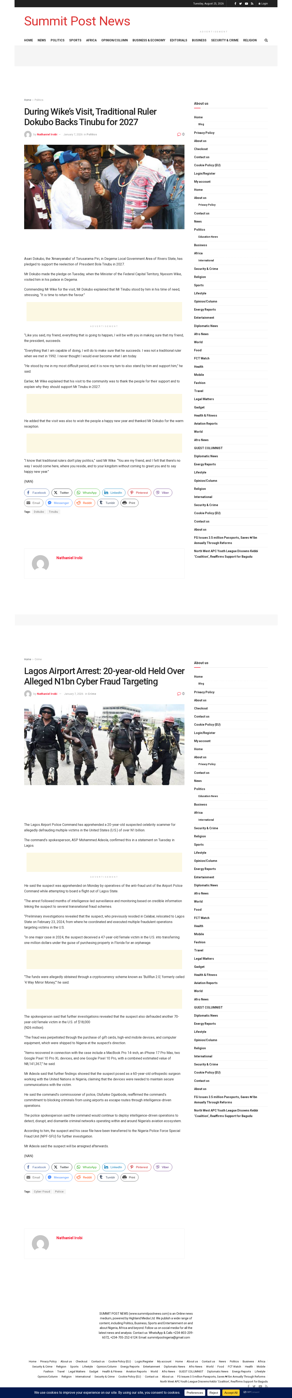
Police (59, 1191)
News (42, 40)
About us (200, 141)
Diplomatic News (206, 326)
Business (199, 40)
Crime (38, 659)
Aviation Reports (206, 423)
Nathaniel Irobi (47, 134)
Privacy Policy (204, 133)
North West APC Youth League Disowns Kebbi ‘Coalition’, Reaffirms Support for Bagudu (226, 553)
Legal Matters (204, 399)
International (206, 260)
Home (28, 40)
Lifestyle (200, 293)
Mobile (199, 374)
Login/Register (204, 173)
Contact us (201, 157)
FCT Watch (201, 358)
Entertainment (204, 317)
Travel (198, 391)
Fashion (199, 383)
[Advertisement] (214, 17)
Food (198, 350)
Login (264, 3)
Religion (250, 40)
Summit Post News (77, 21)
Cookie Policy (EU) (207, 165)
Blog (201, 124)
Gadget (199, 407)
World (198, 342)
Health (198, 366)
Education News (208, 236)
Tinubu (53, 511)
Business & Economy (149, 40)
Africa (91, 40)
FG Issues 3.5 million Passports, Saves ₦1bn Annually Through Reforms (225, 540)
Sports (75, 40)
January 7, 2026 (73, 134)
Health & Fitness (205, 415)
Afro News (201, 334)
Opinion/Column (114, 40)
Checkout (201, 149)
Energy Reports (205, 309)
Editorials (178, 40)
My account (202, 181)
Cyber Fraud (42, 1191)
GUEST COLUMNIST (208, 448)
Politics (58, 40)
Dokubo (39, 511)
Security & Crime (225, 40)
